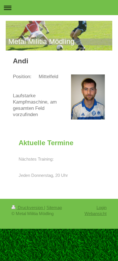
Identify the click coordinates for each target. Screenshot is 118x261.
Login (102, 207)
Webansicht (95, 213)
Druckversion (30, 207)
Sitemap (54, 207)
